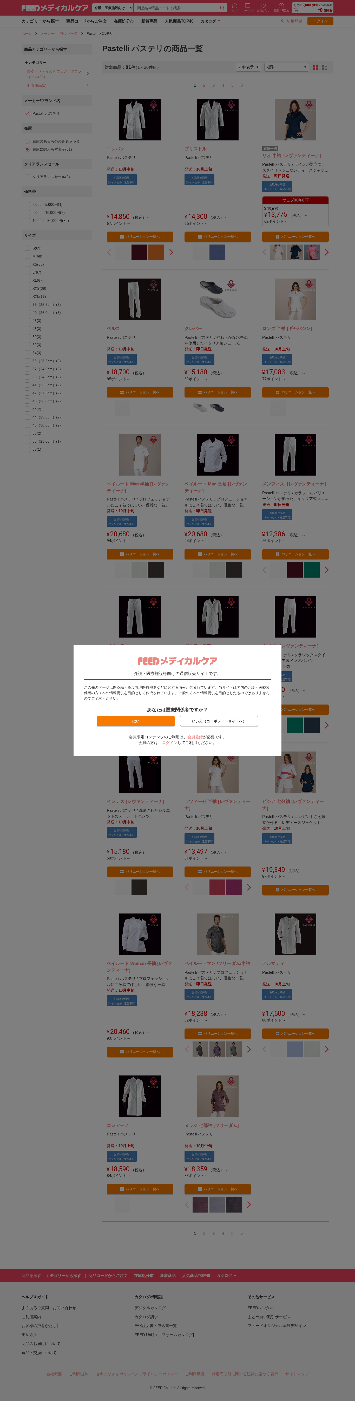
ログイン (170, 742)
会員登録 (195, 737)
